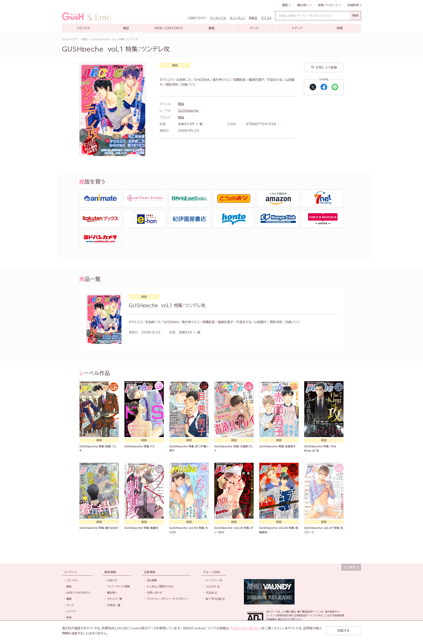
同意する (343, 630)
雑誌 (181, 104)
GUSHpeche (188, 110)
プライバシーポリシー (246, 628)
